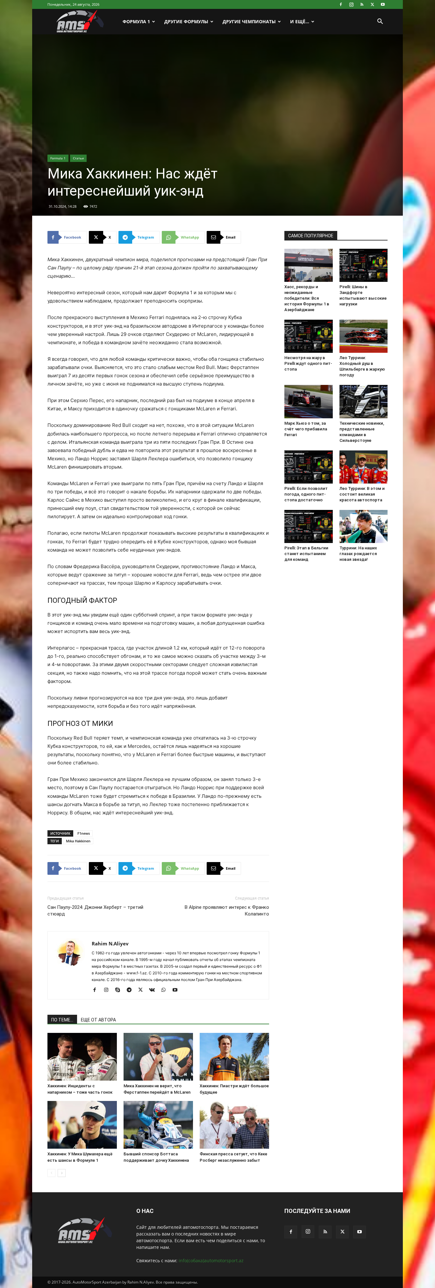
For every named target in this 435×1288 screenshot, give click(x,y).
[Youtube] (383, 4)
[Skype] (120, 990)
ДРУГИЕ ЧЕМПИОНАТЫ (249, 21)
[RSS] (362, 4)
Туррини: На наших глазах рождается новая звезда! (358, 554)
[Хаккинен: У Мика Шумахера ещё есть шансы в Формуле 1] (82, 1125)
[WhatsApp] (165, 990)
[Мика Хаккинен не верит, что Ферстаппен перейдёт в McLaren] (158, 1057)
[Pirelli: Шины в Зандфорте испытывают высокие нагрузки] (363, 265)
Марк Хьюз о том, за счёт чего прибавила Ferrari (305, 429)
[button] (380, 22)
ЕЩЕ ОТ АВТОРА (98, 1019)
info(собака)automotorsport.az (211, 1260)
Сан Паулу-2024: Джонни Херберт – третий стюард (95, 910)
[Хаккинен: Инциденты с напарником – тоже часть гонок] (82, 1057)
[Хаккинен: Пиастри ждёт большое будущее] (234, 1057)
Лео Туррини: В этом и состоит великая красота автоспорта (362, 494)
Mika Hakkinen (78, 841)
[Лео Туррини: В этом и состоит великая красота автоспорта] (363, 467)
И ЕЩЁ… (299, 21)
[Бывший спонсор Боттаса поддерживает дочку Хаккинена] (158, 1125)
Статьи (78, 158)
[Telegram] (131, 990)
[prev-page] (51, 1173)
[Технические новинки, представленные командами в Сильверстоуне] (363, 401)
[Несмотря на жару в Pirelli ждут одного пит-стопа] (308, 336)
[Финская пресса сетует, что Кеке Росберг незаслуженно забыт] (234, 1125)
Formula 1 (58, 158)
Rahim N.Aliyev (110, 943)
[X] (372, 4)
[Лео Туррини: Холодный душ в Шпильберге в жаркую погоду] (363, 336)
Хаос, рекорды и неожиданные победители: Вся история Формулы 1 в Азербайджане (306, 298)
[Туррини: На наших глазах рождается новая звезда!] (363, 526)
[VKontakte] (154, 990)
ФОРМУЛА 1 (136, 21)
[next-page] (62, 1173)
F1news (83, 833)
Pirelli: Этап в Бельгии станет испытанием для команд (306, 554)
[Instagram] (351, 4)
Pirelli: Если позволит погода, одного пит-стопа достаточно (306, 494)
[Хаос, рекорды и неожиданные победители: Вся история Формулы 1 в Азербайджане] (308, 265)
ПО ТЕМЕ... (62, 1019)
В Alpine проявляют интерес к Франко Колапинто (227, 910)
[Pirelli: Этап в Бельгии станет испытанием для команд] (308, 526)
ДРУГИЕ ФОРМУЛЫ (186, 21)
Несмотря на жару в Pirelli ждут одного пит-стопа (308, 363)
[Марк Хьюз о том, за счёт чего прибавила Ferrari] (308, 401)
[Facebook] (341, 4)
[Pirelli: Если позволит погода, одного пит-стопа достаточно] (308, 467)
